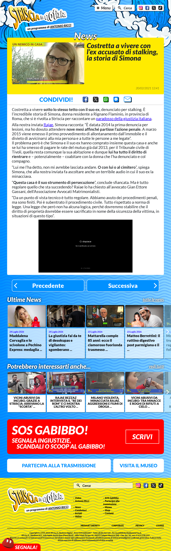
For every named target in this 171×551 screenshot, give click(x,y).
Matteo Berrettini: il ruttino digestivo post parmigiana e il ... (143, 343)
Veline (78, 516)
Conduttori (81, 510)
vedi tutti (156, 366)
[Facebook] (147, 8)
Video (78, 497)
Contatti (109, 513)
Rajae (48, 124)
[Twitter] (154, 8)
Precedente (48, 285)
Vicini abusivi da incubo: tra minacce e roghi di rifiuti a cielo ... (144, 402)
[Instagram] (141, 8)
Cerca (128, 8)
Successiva (123, 285)
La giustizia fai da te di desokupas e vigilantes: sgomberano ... (65, 343)
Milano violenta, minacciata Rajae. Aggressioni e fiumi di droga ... (105, 402)
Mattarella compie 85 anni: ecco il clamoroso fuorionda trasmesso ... (105, 343)
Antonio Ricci (82, 500)
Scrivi (142, 437)
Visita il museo (138, 465)
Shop (107, 510)
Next (167, 331)
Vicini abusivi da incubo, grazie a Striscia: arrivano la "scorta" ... (27, 402)
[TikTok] (160, 8)
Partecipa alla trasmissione (59, 465)
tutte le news (153, 299)
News (78, 507)
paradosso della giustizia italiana (123, 118)
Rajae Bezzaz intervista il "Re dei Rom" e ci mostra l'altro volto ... (66, 402)
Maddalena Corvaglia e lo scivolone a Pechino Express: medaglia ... (26, 343)
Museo (108, 507)
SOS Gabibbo (112, 497)
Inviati (78, 513)
